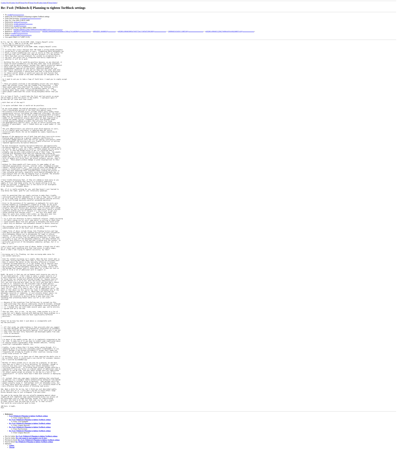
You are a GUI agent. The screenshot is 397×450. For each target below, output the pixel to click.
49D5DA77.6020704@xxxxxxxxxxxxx (27, 31)
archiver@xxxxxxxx (20, 22)
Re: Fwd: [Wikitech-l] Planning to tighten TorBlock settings (30, 420)
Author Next (14, 3)
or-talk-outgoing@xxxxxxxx (23, 24)
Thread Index (52, 3)
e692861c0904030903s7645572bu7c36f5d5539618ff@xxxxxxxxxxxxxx (142, 31)
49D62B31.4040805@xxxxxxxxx (104, 31)
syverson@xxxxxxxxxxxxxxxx (30, 18)
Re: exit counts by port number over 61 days (31, 438)
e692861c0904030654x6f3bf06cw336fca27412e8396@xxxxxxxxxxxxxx (66, 31)
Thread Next (33, 3)
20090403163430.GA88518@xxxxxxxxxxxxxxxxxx (185, 31)
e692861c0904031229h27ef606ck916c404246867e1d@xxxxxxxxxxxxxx (38, 29)
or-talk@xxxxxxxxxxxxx (15, 15)
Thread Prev (24, 3)
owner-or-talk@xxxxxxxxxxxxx (21, 35)
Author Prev (5, 3)
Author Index (42, 3)
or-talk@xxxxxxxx (20, 26)
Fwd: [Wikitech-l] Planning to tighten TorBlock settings (28, 416)
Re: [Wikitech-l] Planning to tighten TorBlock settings (34, 442)
